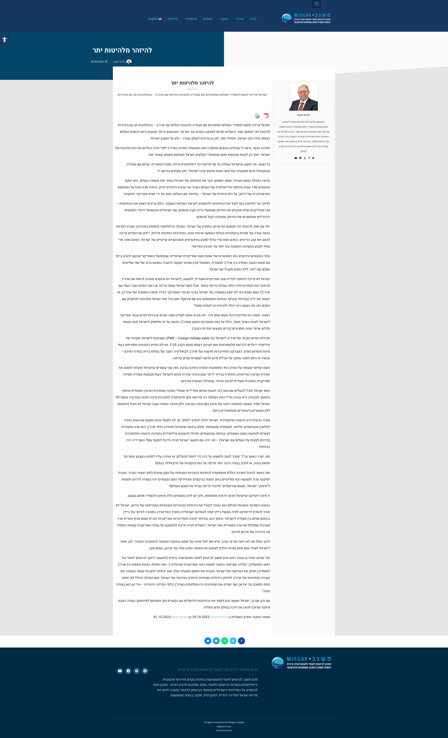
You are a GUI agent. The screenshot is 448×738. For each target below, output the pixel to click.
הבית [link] (253, 19)
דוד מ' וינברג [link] (119, 62)
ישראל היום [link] (180, 617)
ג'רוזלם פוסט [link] (219, 617)
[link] (4, 39)
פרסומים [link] (191, 19)
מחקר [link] (224, 19)
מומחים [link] (207, 19)
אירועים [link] (172, 19)
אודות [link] (240, 19)
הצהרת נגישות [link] (224, 726)
